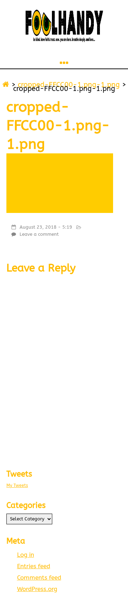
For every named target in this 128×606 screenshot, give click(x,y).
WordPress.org (37, 589)
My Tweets (17, 485)
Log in (25, 554)
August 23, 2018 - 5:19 (46, 227)
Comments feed (39, 577)
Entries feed (33, 566)
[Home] (5, 85)
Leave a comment (39, 234)
